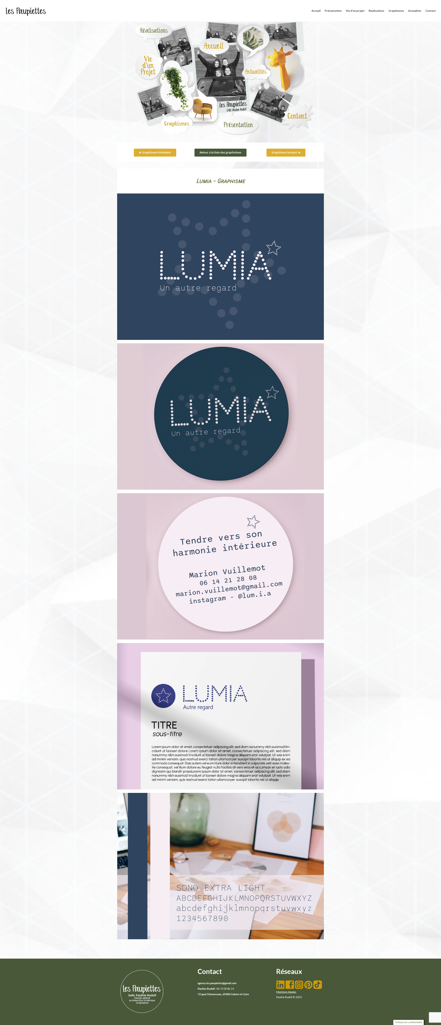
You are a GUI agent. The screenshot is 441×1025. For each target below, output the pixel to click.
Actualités (414, 10)
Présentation (333, 10)
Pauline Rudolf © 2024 (289, 997)
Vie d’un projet (355, 10)
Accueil (316, 10)
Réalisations (376, 10)
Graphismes (396, 10)
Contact (430, 10)
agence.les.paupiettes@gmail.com (217, 983)
